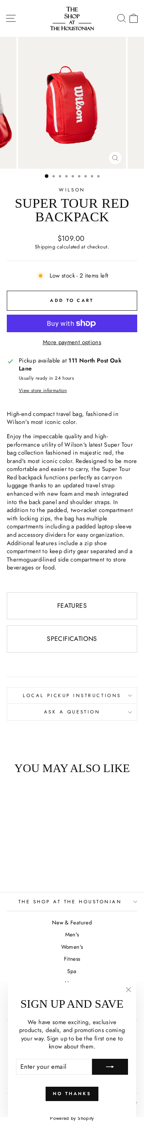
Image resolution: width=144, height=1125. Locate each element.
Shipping (45, 246)
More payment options (72, 342)
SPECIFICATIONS (72, 638)
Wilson (72, 189)
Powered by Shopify (72, 1118)
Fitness (72, 959)
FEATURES (72, 605)
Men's (72, 934)
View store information (43, 390)
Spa (71, 971)
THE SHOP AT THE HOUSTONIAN (70, 901)
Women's (72, 947)
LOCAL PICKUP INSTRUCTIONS (72, 695)
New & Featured (72, 922)
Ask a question (72, 711)
